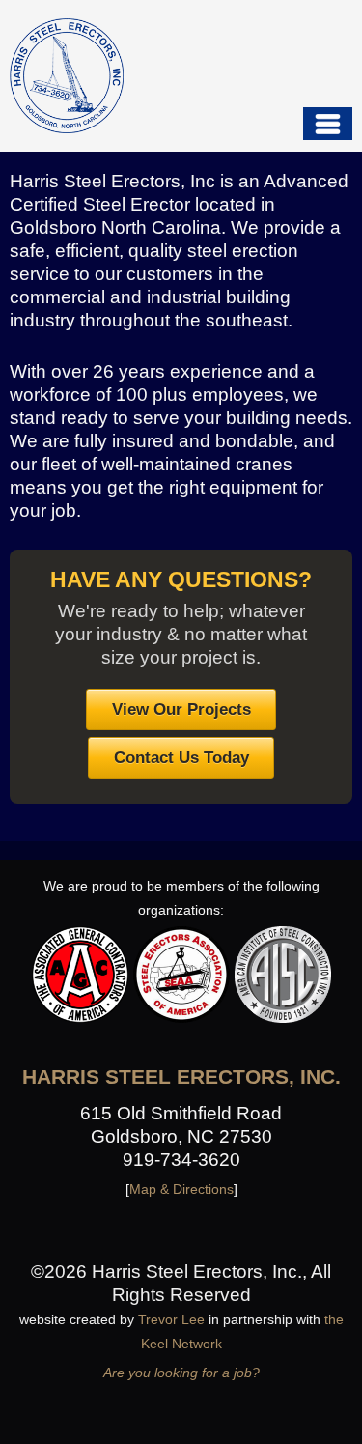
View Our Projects (181, 709)
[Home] (67, 75)
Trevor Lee (171, 1319)
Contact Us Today (181, 757)
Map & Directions (181, 1189)
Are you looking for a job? (181, 1372)
